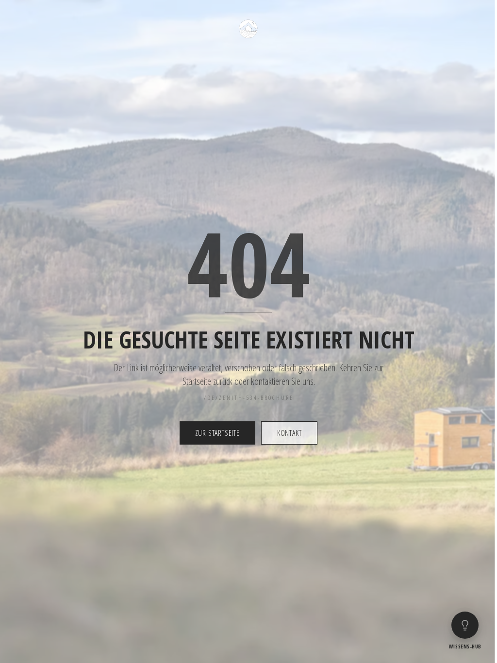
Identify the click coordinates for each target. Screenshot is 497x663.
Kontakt (289, 433)
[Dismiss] (476, 587)
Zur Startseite (217, 433)
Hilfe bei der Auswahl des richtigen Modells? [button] (418, 595)
